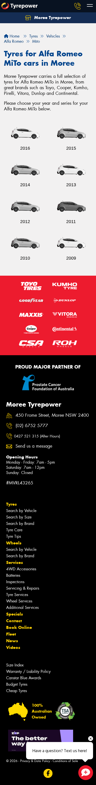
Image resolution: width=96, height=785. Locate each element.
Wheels (13, 543)
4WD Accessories (21, 569)
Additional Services (22, 607)
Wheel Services (19, 601)
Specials (14, 614)
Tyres (11, 504)
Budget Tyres (16, 684)
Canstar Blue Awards (23, 678)
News (12, 640)
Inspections (15, 581)
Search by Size (19, 517)
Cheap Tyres (16, 690)
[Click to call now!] (77, 6)
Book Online (19, 627)
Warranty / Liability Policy (28, 671)
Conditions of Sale (65, 761)
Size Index (15, 665)
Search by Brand (20, 523)
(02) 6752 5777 (32, 426)
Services (14, 562)
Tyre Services (17, 594)
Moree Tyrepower (52, 17)
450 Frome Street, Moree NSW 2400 (52, 415)
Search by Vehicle (21, 510)
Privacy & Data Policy (35, 761)
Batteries (13, 575)
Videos (13, 647)
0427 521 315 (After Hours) (37, 436)
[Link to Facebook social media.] (48, 773)
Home (13, 36)
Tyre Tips (13, 536)
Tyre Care (14, 530)
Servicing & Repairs (22, 588)
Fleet (11, 634)
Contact (14, 620)
